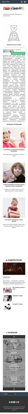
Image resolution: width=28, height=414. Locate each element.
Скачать (22, 53)
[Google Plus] (13, 51)
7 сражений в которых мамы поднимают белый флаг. (14, 150)
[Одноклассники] (8, 51)
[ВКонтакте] (4, 51)
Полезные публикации (14, 124)
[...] (23, 283)
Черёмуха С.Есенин (18, 295)
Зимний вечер (6, 277)
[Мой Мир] (10, 51)
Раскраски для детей (9, 14)
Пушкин (7, 279)
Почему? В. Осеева (18, 304)
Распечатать (15, 53)
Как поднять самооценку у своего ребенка (14, 220)
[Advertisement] (14, 20)
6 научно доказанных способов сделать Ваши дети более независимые (14, 185)
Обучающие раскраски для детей (14, 378)
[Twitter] (6, 51)
